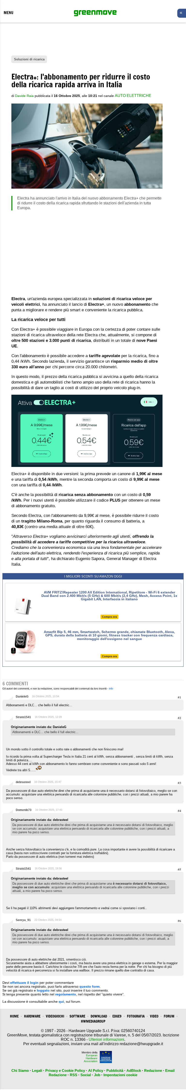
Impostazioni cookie (120, 1075)
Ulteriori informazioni (106, 1039)
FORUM (169, 1016)
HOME (14, 1016)
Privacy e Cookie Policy (65, 1070)
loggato (43, 990)
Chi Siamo (20, 1070)
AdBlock (133, 1070)
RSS (73, 1075)
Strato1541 (23, 717)
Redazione (153, 1070)
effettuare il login (24, 983)
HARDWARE (32, 1016)
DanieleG (22, 696)
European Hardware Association (90, 1058)
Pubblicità (114, 1070)
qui (61, 1001)
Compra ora (109, 616)
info (111, 688)
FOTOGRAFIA (136, 1016)
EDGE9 (117, 1016)
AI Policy (95, 1070)
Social (85, 1075)
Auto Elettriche (133, 96)
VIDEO (154, 1016)
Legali (37, 1070)
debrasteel (23, 782)
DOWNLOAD (99, 1016)
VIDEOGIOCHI (55, 1016)
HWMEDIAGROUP (93, 1021)
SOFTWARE (77, 1016)
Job (97, 1075)
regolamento (65, 994)
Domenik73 (23, 810)
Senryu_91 (23, 920)
